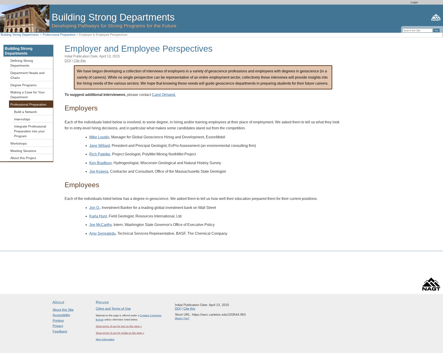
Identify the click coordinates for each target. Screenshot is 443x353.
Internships (22, 119)
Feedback (60, 331)
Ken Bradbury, (101, 163)
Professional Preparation (59, 34)
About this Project (23, 158)
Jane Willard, (100, 146)
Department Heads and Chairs (27, 75)
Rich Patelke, (100, 154)
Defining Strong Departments (21, 63)
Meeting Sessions (23, 151)
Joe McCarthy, (101, 225)
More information (105, 339)
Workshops (18, 143)
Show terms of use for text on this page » (119, 326)
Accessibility (61, 315)
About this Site (63, 309)
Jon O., (95, 208)
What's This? (182, 318)
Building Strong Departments (20, 34)
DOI (68, 60)
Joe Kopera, (99, 171)
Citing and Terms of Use (113, 308)
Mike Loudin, (99, 137)
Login (414, 2)
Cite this (80, 60)
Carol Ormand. (164, 95)
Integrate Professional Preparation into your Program (30, 131)
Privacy (58, 326)
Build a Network (25, 112)
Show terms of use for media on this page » (120, 333)
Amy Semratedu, (103, 233)
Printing (58, 320)
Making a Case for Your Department (27, 94)
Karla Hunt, (98, 216)
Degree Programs (23, 85)
